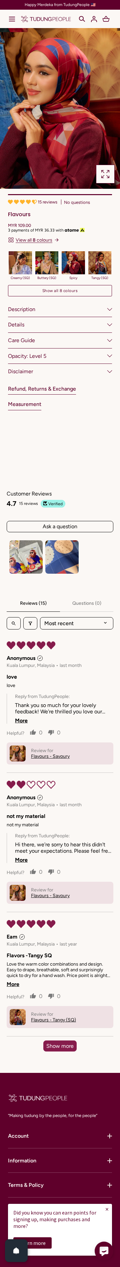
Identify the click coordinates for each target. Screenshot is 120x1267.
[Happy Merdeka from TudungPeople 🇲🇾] (60, 5)
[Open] (16, 1250)
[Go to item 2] (62, 557)
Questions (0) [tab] (86, 603)
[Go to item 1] (26, 557)
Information (22, 1160)
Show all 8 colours (60, 290)
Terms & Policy (26, 1185)
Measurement (24, 404)
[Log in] (94, 19)
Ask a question (60, 526)
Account (18, 1136)
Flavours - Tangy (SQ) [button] (53, 1020)
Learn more (32, 1243)
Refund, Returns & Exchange (42, 389)
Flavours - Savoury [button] (50, 756)
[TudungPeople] (46, 19)
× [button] (107, 1209)
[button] (12, 19)
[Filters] (30, 623)
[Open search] (14, 623)
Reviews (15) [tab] (33, 603)
